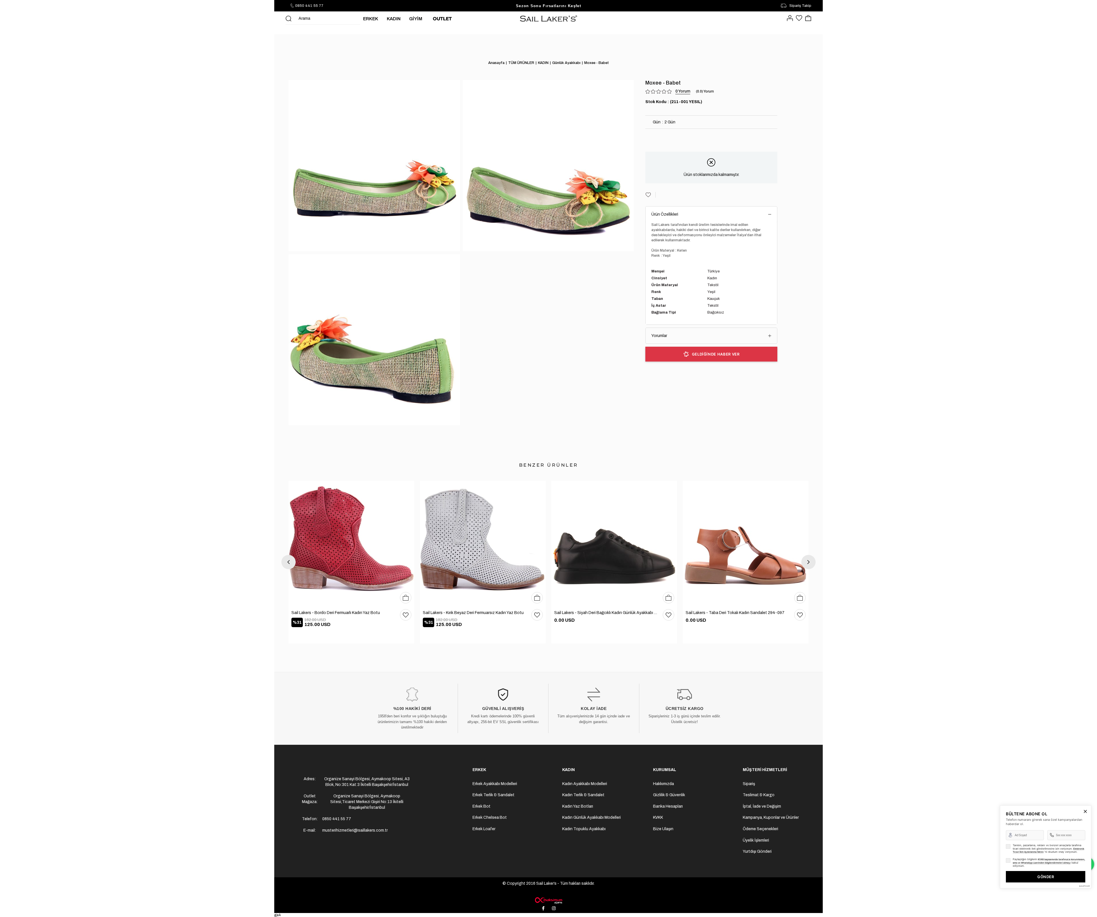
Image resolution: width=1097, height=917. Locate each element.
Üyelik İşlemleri (756, 840)
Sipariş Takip (800, 6)
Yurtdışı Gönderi (757, 851)
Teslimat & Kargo (758, 795)
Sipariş (749, 784)
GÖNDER (1045, 876)
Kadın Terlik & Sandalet (583, 795)
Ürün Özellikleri (664, 214)
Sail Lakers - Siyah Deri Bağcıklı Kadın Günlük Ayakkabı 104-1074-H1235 (605, 613)
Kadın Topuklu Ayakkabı (584, 829)
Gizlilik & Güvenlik (669, 795)
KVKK (658, 817)
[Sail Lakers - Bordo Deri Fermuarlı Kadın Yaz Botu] (351, 543)
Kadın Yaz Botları (577, 806)
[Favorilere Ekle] (650, 195)
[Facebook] (543, 908)
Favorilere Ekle (405, 615)
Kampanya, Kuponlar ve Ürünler (771, 817)
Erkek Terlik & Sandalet (494, 795)
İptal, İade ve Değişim (762, 806)
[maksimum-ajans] (548, 900)
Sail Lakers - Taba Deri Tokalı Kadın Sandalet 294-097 (735, 613)
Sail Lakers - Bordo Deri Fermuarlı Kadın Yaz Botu (335, 613)
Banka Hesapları (668, 806)
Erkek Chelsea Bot (490, 817)
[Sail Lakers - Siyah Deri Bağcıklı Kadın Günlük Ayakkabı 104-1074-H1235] (614, 543)
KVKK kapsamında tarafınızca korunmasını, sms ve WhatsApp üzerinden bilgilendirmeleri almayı (1049, 861)
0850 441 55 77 (309, 6)
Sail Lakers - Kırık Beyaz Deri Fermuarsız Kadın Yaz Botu (473, 613)
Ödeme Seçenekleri (760, 829)
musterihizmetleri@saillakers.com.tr (355, 830)
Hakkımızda (663, 784)
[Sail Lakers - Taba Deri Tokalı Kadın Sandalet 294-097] (745, 543)
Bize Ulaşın (663, 829)
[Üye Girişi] (790, 18)
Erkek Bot (482, 806)
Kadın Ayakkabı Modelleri (584, 784)
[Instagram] (553, 908)
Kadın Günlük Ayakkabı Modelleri (591, 817)
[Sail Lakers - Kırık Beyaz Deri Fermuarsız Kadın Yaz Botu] (483, 543)
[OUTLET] (442, 18)
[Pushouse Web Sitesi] (1084, 886)
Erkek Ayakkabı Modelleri (495, 784)
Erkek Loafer (484, 829)
